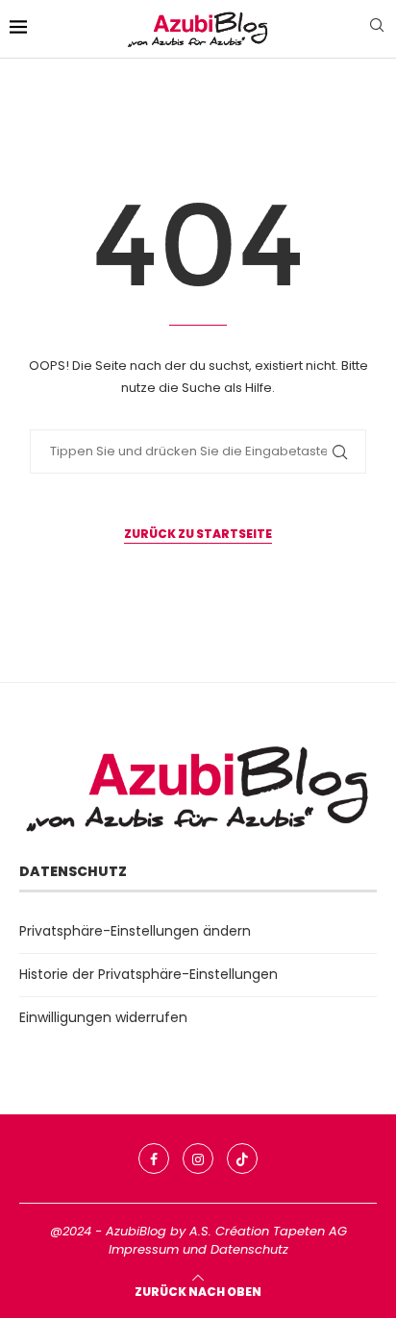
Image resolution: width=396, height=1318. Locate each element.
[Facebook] (153, 1158)
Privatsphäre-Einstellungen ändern (135, 930)
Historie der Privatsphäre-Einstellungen (148, 974)
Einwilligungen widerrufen (103, 1017)
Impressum (144, 1249)
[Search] (376, 28)
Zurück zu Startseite (198, 533)
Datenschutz (249, 1249)
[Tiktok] (242, 1158)
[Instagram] (198, 1158)
